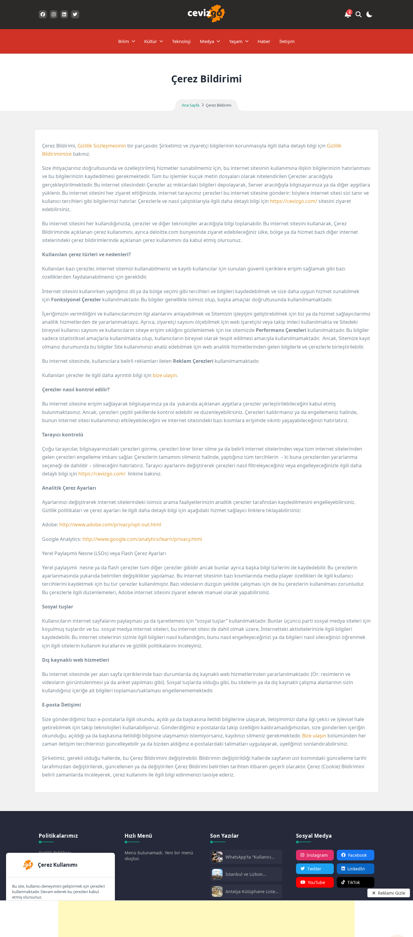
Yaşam (235, 41)
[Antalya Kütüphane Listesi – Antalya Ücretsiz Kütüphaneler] (217, 892)
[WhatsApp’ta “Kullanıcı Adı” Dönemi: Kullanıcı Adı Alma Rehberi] (217, 857)
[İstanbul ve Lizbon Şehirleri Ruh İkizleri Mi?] (217, 875)
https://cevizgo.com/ (293, 201)
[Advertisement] (206, 919)
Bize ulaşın (314, 735)
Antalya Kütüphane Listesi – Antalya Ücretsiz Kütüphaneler (252, 891)
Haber (264, 41)
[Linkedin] (64, 14)
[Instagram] (53, 14)
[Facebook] (43, 14)
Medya (207, 41)
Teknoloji (181, 41)
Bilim (123, 41)
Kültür (150, 41)
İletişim (287, 41)
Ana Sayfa (190, 105)
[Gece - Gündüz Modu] (369, 15)
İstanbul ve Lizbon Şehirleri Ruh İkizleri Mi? (250, 874)
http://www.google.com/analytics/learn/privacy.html (142, 539)
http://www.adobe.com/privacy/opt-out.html (110, 524)
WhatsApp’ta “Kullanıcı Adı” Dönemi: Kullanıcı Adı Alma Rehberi (252, 857)
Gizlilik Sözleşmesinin (101, 145)
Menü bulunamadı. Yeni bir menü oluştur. (159, 855)
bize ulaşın (165, 375)
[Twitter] (75, 14)
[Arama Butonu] (359, 15)
